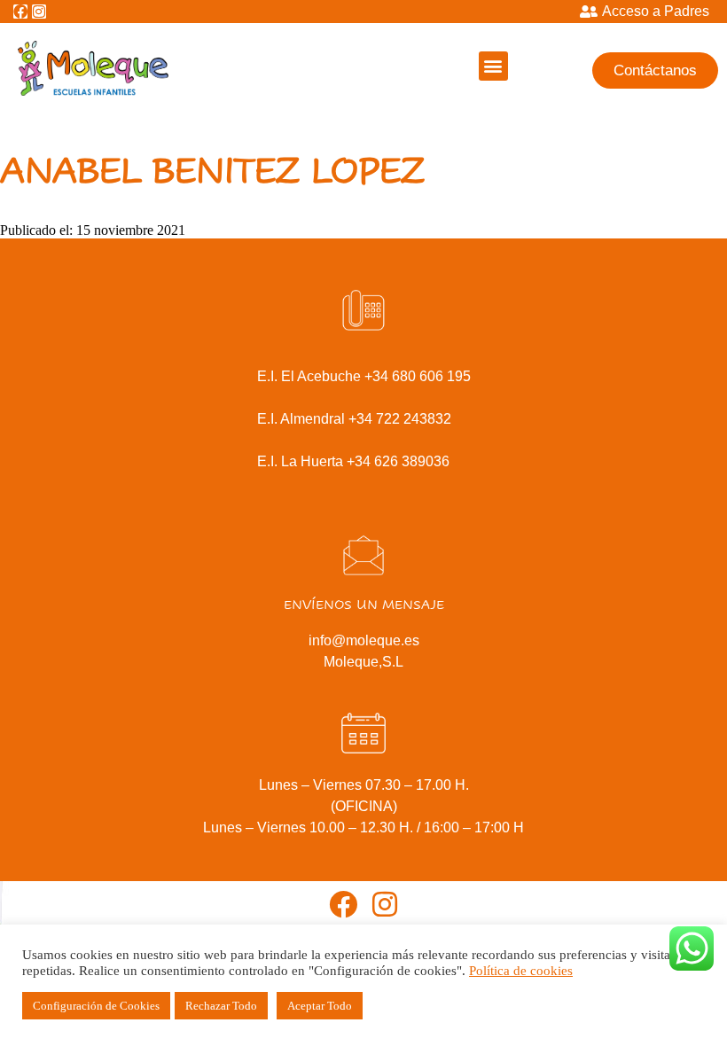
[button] (493, 66)
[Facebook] (20, 11)
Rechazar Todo (221, 1005)
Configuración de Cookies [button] (96, 1005)
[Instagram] (39, 11)
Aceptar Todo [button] (319, 1005)
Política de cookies (521, 971)
